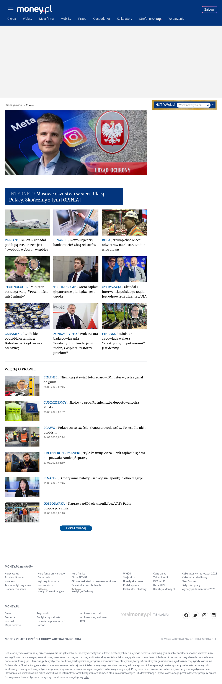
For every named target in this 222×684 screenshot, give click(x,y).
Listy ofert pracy (191, 585)
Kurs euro (10, 581)
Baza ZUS (159, 585)
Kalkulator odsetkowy (194, 577)
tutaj (86, 677)
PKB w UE (159, 581)
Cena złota (44, 577)
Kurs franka (78, 573)
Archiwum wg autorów (93, 617)
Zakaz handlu (161, 577)
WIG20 (127, 573)
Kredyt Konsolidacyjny (51, 591)
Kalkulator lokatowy (135, 589)
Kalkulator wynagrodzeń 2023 (199, 573)
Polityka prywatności (49, 617)
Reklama (10, 617)
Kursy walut (12, 573)
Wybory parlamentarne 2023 (198, 589)
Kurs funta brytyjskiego (51, 573)
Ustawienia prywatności (51, 621)
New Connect (190, 581)
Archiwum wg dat (90, 613)
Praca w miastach (15, 589)
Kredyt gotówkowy (82, 591)
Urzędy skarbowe (133, 581)
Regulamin (43, 613)
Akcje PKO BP (80, 577)
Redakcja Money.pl (164, 589)
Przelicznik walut (14, 577)
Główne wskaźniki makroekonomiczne (94, 581)
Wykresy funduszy (48, 581)
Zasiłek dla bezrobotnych (86, 585)
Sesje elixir (129, 577)
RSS (82, 621)
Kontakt (9, 621)
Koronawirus (45, 585)
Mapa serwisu (13, 625)
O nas (8, 613)
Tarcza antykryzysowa (18, 585)
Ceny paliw (159, 573)
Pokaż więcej (76, 528)
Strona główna (13, 105)
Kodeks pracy (131, 585)
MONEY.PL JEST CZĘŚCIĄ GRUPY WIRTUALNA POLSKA (43, 639)
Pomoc (41, 625)
